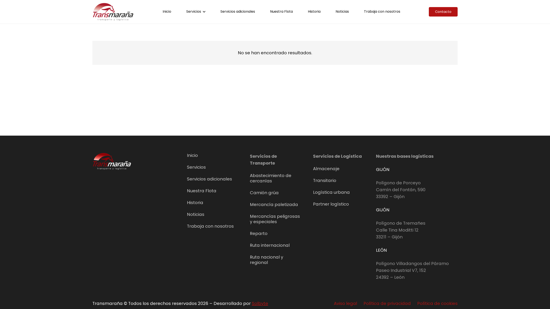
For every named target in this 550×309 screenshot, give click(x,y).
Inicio (192, 155)
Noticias (195, 214)
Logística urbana (331, 192)
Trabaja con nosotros (210, 226)
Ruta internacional (270, 245)
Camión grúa (264, 193)
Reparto (258, 233)
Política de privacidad (387, 303)
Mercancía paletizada (274, 204)
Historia (195, 203)
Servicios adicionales (209, 179)
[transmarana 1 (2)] (113, 12)
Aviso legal (345, 303)
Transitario (324, 180)
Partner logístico (331, 204)
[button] (204, 12)
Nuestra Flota (201, 191)
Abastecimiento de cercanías (270, 178)
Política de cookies (437, 303)
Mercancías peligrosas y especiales (275, 219)
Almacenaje (326, 169)
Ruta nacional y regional (266, 259)
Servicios (196, 167)
